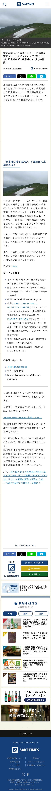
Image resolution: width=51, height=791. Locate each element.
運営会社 (36, 758)
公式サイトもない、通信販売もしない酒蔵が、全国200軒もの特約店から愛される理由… (35, 623)
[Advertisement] (25, 131)
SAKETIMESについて (15, 758)
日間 (10, 613)
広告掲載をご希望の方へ (36, 765)
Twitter (23, 774)
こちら (14, 266)
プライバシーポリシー (36, 762)
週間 (25, 613)
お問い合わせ (15, 762)
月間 (41, 613)
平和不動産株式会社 (17, 367)
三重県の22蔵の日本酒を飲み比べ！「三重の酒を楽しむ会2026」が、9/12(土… (35, 635)
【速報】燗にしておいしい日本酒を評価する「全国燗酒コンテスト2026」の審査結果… (35, 650)
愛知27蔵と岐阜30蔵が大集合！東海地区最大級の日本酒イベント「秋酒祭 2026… (35, 663)
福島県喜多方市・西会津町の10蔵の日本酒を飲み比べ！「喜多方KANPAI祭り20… (35, 677)
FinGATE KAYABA (17, 319)
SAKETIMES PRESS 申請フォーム (22, 417)
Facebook (27, 774)
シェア (11, 76)
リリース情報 (16, 68)
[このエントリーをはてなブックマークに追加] (41, 76)
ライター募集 (15, 765)
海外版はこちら (15, 769)
